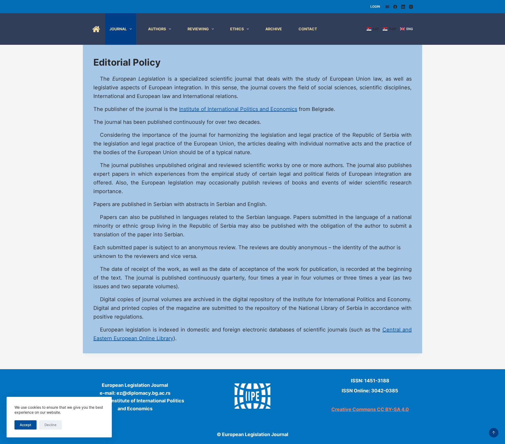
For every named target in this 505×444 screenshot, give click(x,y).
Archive (273, 29)
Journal (118, 29)
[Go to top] (493, 432)
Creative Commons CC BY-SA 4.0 (370, 409)
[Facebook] (395, 7)
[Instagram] (411, 7)
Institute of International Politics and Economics (238, 109)
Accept (25, 425)
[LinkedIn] (403, 7)
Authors (157, 29)
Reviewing (198, 29)
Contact (308, 29)
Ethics (237, 29)
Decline (50, 425)
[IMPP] (387, 7)
